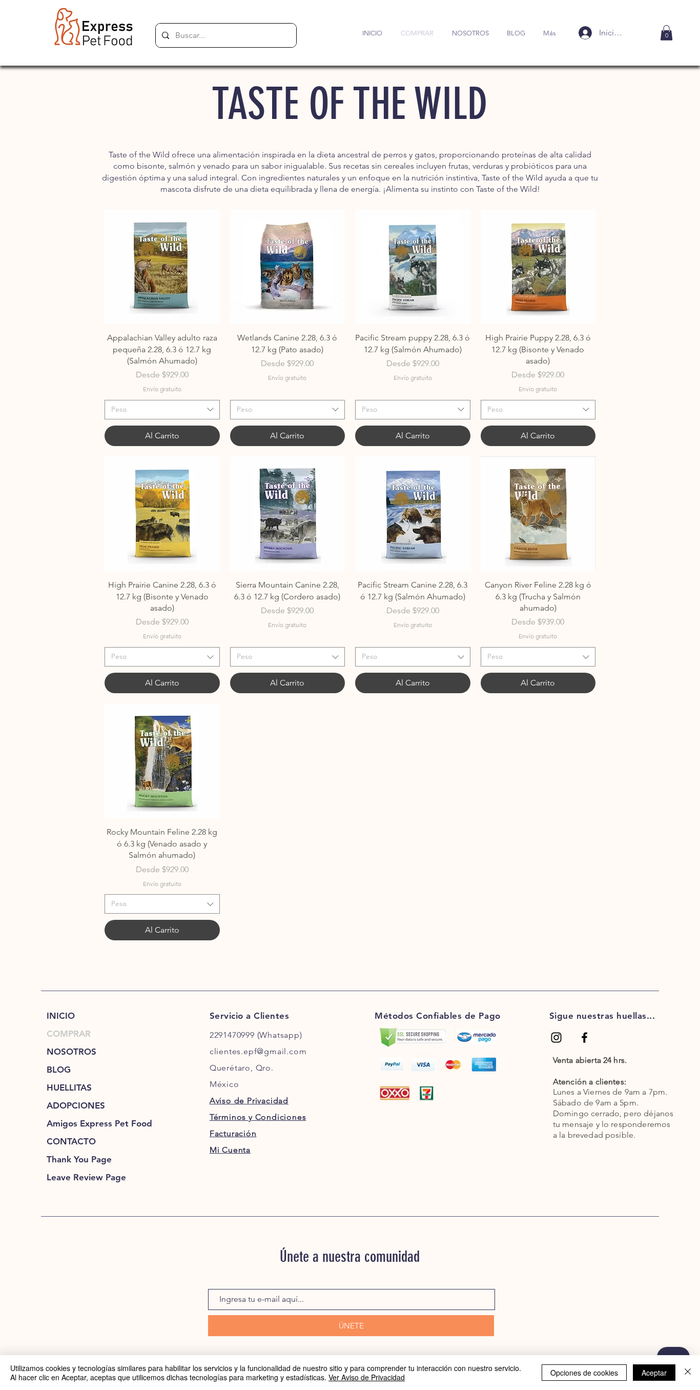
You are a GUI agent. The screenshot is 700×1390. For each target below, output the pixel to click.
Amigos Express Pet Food (81, 1123)
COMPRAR (69, 1034)
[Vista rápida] (162, 267)
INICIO (61, 1016)
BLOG (59, 1069)
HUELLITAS (69, 1087)
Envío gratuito (162, 389)
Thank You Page (79, 1159)
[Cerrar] (688, 1372)
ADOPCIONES (76, 1105)
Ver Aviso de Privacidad (366, 1377)
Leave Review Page (81, 1177)
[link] (666, 33)
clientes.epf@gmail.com (258, 1051)
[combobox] (162, 409)
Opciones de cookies (584, 1372)
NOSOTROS (71, 1051)
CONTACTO (71, 1141)
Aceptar (654, 1372)
